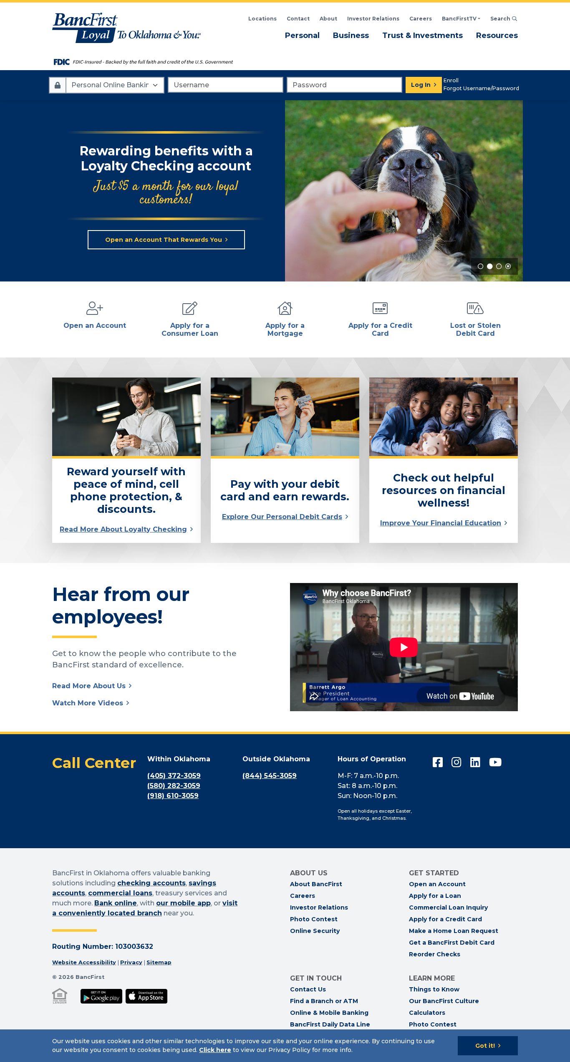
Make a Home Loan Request (453, 931)
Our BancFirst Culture (444, 1001)
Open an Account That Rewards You (163, 239)
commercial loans (120, 893)
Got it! (485, 1045)
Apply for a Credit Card (445, 919)
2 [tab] (489, 266)
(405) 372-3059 (174, 776)
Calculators (427, 1012)
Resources (497, 35)
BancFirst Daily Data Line (330, 1024)
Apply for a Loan (435, 896)
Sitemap (159, 962)
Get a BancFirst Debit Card (451, 942)
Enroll (451, 80)
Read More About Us (89, 686)
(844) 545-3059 (269, 776)
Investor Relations (373, 18)
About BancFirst (316, 884)
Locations (262, 18)
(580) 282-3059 (173, 786)
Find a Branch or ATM (324, 1001)
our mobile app (183, 903)
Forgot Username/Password (481, 88)
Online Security (315, 931)
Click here (215, 1050)
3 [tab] (499, 266)
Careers (420, 18)
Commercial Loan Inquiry (448, 907)
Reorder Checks (434, 954)
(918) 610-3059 (173, 796)
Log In (421, 85)
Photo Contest (314, 919)
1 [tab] (480, 266)
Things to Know (434, 989)
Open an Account (437, 884)
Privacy (131, 962)
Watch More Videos (87, 703)
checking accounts (151, 883)
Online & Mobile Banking (329, 1012)
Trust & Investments (422, 35)
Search (504, 18)
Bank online (115, 903)
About (328, 18)
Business (351, 35)
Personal (302, 35)
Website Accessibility (84, 962)
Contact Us (308, 989)
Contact (298, 18)
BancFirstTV (459, 18)
